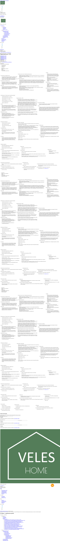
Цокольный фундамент (8, 538)
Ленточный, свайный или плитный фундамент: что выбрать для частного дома (13, 522)
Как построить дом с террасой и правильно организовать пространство (12, 521)
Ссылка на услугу (46, 168)
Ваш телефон (1, 416)
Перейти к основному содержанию (4, 0)
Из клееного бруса (6, 34)
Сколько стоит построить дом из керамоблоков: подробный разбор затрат (13, 526)
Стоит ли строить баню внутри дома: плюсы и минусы (11, 527)
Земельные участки (4, 501)
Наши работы (3, 40)
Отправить (2, 426)
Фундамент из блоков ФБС (9, 537)
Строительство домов (5, 31)
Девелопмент (4, 517)
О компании (3, 26)
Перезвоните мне (2, 16)
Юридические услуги (5, 540)
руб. (5, 61)
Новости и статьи (5, 29)
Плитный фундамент (8, 536)
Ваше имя (1, 415)
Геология (4, 37)
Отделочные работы (5, 36)
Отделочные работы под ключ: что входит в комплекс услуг (11, 523)
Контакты (3, 41)
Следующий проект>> (8, 52)
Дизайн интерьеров (5, 35)
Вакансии (4, 28)
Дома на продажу (4, 39)
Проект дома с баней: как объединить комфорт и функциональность (12, 524)
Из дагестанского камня (7, 33)
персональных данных (16, 418)
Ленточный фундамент (8, 535)
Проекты (3, 38)
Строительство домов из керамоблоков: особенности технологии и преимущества (14, 528)
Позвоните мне (2, 49)
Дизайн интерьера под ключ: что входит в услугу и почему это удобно (12, 519)
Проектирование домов (4, 490)
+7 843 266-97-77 (2, 15)
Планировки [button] (2, 63)
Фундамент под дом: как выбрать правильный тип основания (11, 529)
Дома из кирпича (6, 32)
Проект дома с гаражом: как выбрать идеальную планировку (11, 525)
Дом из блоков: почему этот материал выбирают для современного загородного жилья (14, 520)
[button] (3, 55)
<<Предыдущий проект (3, 52)
